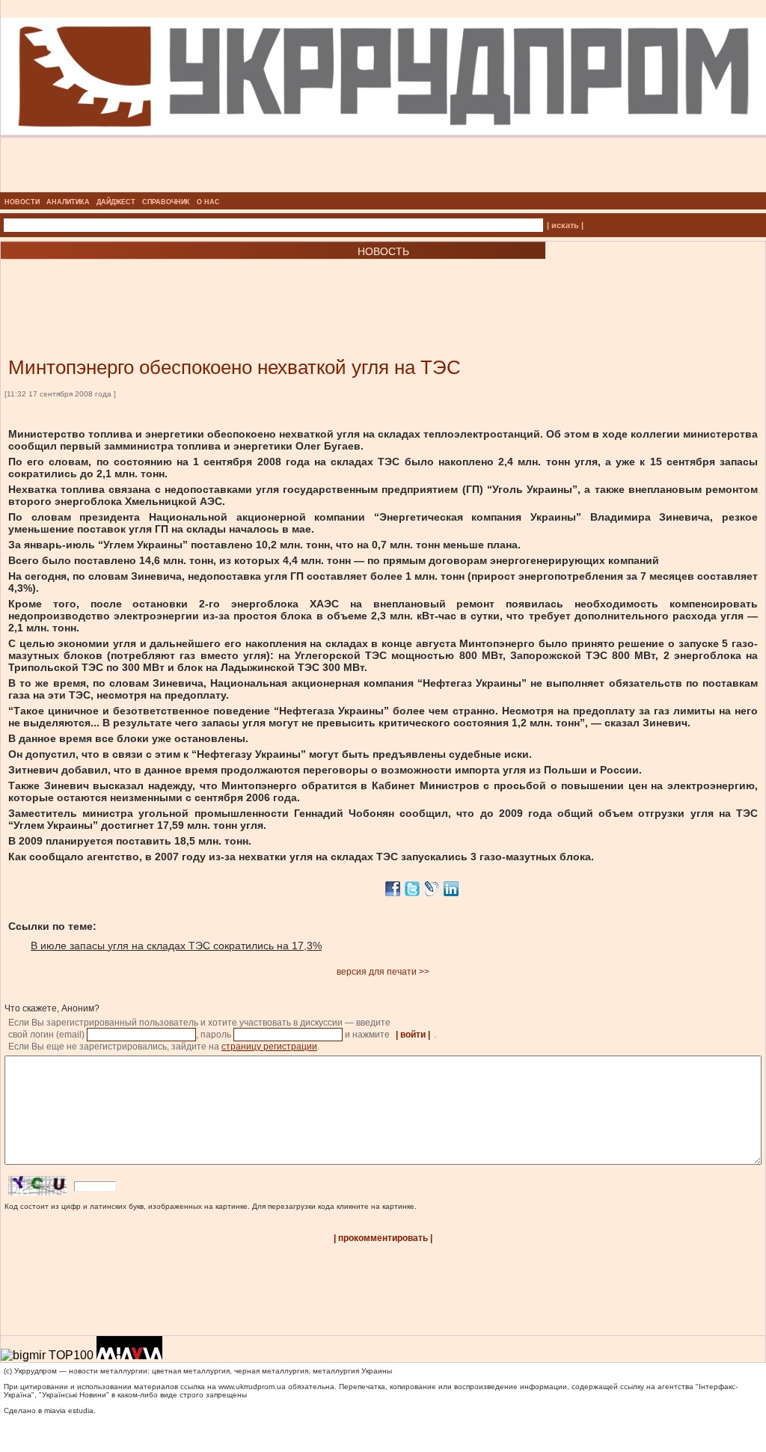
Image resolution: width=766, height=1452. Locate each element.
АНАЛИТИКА (68, 202)
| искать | (565, 225)
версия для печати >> (383, 972)
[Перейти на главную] (383, 187)
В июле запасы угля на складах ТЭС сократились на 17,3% (176, 946)
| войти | (413, 1034)
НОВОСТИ (22, 202)
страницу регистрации (269, 1046)
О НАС (208, 202)
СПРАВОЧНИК (166, 202)
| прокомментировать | (383, 1238)
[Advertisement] (179, 285)
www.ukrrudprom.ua (252, 1386)
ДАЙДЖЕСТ (115, 202)
